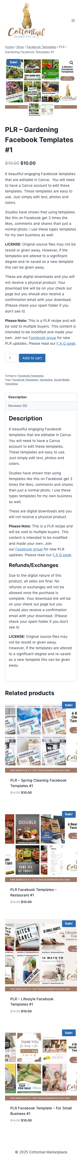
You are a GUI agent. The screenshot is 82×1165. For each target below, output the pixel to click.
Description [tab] (17, 397)
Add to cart (32, 358)
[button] (71, 63)
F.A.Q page (66, 343)
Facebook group (42, 338)
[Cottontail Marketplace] (27, 20)
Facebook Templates (31, 375)
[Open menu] (73, 20)
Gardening (46, 379)
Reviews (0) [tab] (17, 406)
